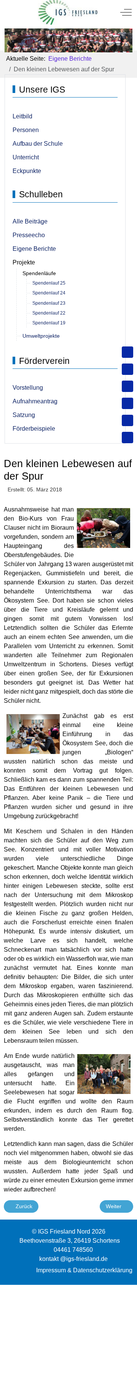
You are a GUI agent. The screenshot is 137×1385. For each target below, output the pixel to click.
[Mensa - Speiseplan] (127, 386)
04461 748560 (73, 1249)
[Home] (127, 352)
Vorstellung (28, 387)
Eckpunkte (27, 171)
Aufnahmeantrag (35, 401)
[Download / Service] (127, 369)
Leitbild (22, 116)
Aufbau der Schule (38, 143)
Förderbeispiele (34, 428)
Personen (26, 130)
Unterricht (26, 157)
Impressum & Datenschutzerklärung (84, 1270)
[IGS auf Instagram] (127, 403)
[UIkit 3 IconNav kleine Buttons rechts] (68, 1289)
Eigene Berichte (34, 249)
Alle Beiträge (30, 221)
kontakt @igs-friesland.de (73, 1259)
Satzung (24, 415)
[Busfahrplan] (127, 437)
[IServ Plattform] (127, 420)
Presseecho (29, 235)
